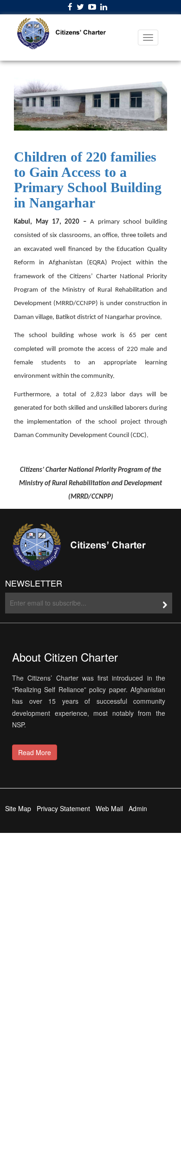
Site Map (18, 808)
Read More (34, 752)
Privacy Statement (63, 808)
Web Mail (109, 808)
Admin (138, 808)
